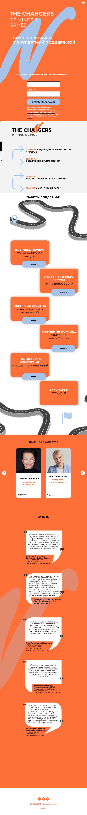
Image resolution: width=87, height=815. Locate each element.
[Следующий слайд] (83, 473)
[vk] (39, 799)
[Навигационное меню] (83, 3)
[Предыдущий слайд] (4, 473)
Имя (29, 80)
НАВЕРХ (43, 808)
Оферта (54, 804)
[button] (34, 264)
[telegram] (47, 799)
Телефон (31, 90)
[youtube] (43, 799)
